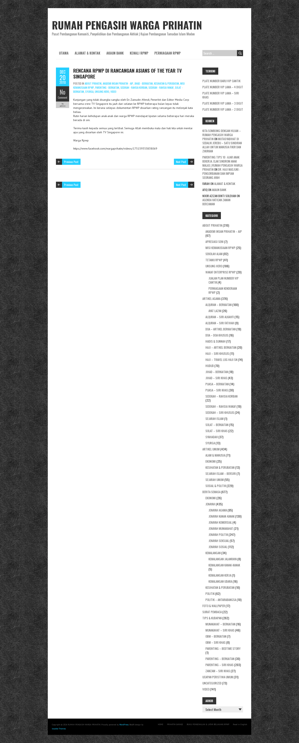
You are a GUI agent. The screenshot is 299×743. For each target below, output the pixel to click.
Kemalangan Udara (220, 581)
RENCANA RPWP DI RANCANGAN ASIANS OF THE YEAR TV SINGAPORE (127, 73)
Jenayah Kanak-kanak (221, 516)
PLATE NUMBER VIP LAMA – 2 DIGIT (222, 109)
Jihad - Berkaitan (143, 83)
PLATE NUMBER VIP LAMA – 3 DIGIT (222, 103)
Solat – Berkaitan (216, 424)
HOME (160, 724)
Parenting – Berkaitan (219, 658)
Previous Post (71, 162)
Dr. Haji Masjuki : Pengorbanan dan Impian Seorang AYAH (221, 173)
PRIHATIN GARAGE (175, 724)
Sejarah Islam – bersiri (220, 473)
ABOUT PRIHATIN (93, 83)
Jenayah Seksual (218, 540)
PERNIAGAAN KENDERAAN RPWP (222, 290)
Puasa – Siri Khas (216, 390)
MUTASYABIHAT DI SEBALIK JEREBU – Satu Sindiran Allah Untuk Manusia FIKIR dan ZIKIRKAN (222, 145)
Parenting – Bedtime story (222, 648)
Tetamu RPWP (214, 260)
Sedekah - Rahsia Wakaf (161, 87)
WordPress (124, 724)
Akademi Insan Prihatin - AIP (118, 83)
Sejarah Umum (214, 479)
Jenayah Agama (217, 510)
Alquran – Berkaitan (218, 304)
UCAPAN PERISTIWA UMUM (217, 677)
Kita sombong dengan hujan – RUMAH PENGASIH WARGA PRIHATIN (221, 134)
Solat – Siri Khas (216, 430)
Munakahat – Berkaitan (220, 624)
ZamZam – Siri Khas (217, 671)
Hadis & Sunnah (215, 341)
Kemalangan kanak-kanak (224, 565)
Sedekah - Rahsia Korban (133, 87)
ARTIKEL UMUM (211, 449)
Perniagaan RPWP (167, 53)
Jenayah (210, 504)
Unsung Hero (102, 92)
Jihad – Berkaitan (216, 371)
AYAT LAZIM (214, 310)
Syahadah (211, 437)
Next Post (181, 162)
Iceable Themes (59, 728)
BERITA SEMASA (211, 492)
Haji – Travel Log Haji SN (221, 359)
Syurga (89, 92)
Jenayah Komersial (220, 522)
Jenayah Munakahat (220, 528)
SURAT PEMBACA (212, 612)
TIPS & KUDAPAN (212, 618)
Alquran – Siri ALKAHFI (219, 317)
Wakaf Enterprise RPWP (220, 272)
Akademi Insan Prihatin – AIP (223, 231)
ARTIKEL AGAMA (211, 298)
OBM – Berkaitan (215, 636)
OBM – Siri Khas (215, 642)
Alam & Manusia (215, 455)
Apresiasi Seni (214, 241)
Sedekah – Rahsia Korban (221, 396)
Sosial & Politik (215, 485)
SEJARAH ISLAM (214, 418)
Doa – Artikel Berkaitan (220, 329)
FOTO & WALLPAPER (213, 605)
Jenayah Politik (218, 534)
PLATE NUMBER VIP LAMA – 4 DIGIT (222, 87)
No (62, 91)
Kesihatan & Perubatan (166, 83)
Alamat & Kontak (87, 53)
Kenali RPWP (139, 53)
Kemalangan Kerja (219, 575)
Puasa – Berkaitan (217, 384)
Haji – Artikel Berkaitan (220, 347)
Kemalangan (213, 553)
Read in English (240, 724)
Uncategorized (212, 683)
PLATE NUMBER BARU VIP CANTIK (221, 81)
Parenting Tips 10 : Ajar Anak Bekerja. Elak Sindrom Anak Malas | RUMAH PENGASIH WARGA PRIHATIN (222, 163)
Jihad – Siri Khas (216, 378)
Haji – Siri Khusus (217, 353)
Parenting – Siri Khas (219, 664)
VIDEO (113, 92)
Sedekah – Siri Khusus (219, 412)
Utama (64, 53)
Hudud (209, 365)
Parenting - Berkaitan (107, 87)
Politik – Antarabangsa (220, 599)
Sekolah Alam (214, 253)
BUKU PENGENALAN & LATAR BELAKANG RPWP (208, 724)
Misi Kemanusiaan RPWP (220, 247)
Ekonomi (210, 461)
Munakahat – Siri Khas (220, 630)
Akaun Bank (115, 53)
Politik (210, 593)
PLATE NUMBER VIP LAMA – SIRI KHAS (220, 95)
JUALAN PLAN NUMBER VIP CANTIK (223, 280)
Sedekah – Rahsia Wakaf (220, 406)
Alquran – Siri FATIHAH (219, 323)
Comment (62, 97)
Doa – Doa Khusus (216, 335)
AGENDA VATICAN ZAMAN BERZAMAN (216, 202)
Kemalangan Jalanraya (222, 559)
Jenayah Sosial (217, 546)
